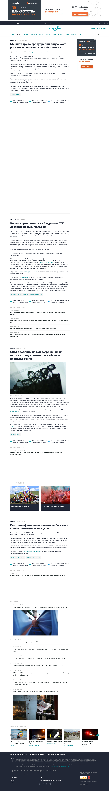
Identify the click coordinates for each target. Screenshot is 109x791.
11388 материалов (34, 745)
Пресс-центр (33, 754)
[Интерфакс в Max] (50, 784)
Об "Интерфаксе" (17, 23)
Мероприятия (61, 754)
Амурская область (16, 294)
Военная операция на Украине (36, 742)
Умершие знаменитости (54, 741)
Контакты (13, 754)
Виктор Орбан (21, 557)
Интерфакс (54, 28)
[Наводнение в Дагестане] (72, 739)
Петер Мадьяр (36, 557)
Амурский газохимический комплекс (33, 294)
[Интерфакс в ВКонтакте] (45, 784)
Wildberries (27, 144)
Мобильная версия (6, 23)
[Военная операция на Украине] (37, 739)
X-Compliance (14, 777)
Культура (47, 34)
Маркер (12, 780)
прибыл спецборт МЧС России (27, 272)
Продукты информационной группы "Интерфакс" (34, 770)
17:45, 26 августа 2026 (21, 348)
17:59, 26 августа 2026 (21, 521)
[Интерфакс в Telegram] (43, 784)
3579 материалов (16, 746)
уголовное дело (23, 277)
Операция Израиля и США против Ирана (18, 742)
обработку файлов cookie (78, 764)
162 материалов (68, 745)
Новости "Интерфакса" (44, 776)
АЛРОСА (13, 434)
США (18, 434)
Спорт (41, 34)
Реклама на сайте (50, 754)
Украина (28, 557)
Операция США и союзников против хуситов (88, 742)
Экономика (33, 34)
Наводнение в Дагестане (68, 742)
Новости (66, 34)
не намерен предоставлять (32, 551)
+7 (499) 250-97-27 (65, 766)
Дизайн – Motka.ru (84, 784)
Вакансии (41, 754)
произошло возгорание (57, 259)
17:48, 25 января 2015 (22, 40)
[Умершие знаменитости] (54, 739)
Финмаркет (45, 23)
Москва (54, 34)
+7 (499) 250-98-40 (54, 766)
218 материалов (86, 747)
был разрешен (14, 412)
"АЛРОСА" (13, 426)
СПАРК (12, 776)
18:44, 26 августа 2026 (22, 115)
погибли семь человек (46, 262)
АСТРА (12, 782)
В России (20, 34)
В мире (26, 34)
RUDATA (41, 779)
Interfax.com (26, 23)
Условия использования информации (88, 781)
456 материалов (51, 743)
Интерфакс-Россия (35, 23)
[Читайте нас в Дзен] (40, 784)
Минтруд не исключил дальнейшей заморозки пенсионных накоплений (48, 52)
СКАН (40, 777)
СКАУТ (12, 779)
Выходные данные (84, 782)
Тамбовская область (16, 144)
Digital (60, 34)
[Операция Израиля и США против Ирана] (19, 740)
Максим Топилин (15, 94)
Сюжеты (73, 34)
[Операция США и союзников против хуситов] (90, 739)
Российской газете (29, 70)
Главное (12, 34)
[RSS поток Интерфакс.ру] (47, 784)
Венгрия (13, 557)
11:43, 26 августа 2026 (22, 219)
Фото (79, 34)
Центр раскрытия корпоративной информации (50, 780)
